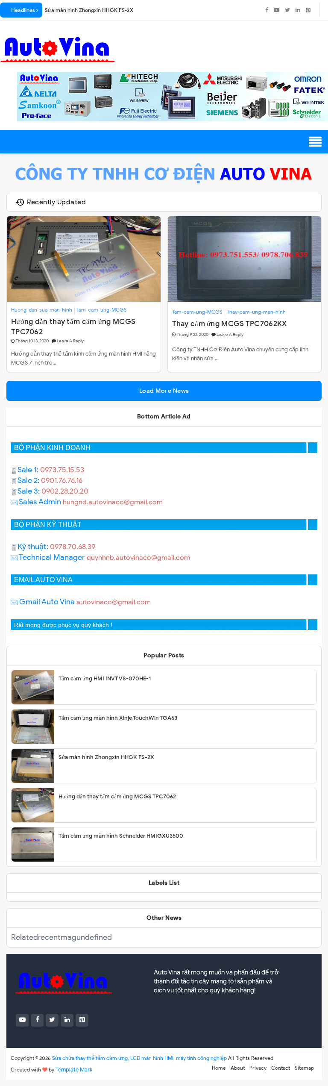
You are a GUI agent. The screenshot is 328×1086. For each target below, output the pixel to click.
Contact (280, 1068)
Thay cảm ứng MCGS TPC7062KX (229, 323)
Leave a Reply (70, 341)
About (238, 1068)
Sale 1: (29, 469)
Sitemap (304, 1068)
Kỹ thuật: (34, 546)
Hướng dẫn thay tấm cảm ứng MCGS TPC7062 (73, 326)
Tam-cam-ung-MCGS (101, 309)
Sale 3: (29, 491)
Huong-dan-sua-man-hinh (41, 309)
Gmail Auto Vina (46, 601)
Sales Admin (40, 501)
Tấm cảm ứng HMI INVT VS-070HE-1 (105, 678)
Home (219, 1068)
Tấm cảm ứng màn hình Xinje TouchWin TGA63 (118, 717)
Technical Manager (51, 557)
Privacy (257, 1068)
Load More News (164, 390)
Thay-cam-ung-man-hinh (256, 312)
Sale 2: (29, 480)
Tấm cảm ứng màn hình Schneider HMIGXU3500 (121, 835)
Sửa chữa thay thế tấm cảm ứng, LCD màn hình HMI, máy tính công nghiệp (139, 1058)
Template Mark (74, 1069)
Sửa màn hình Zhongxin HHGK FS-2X (89, 10)
